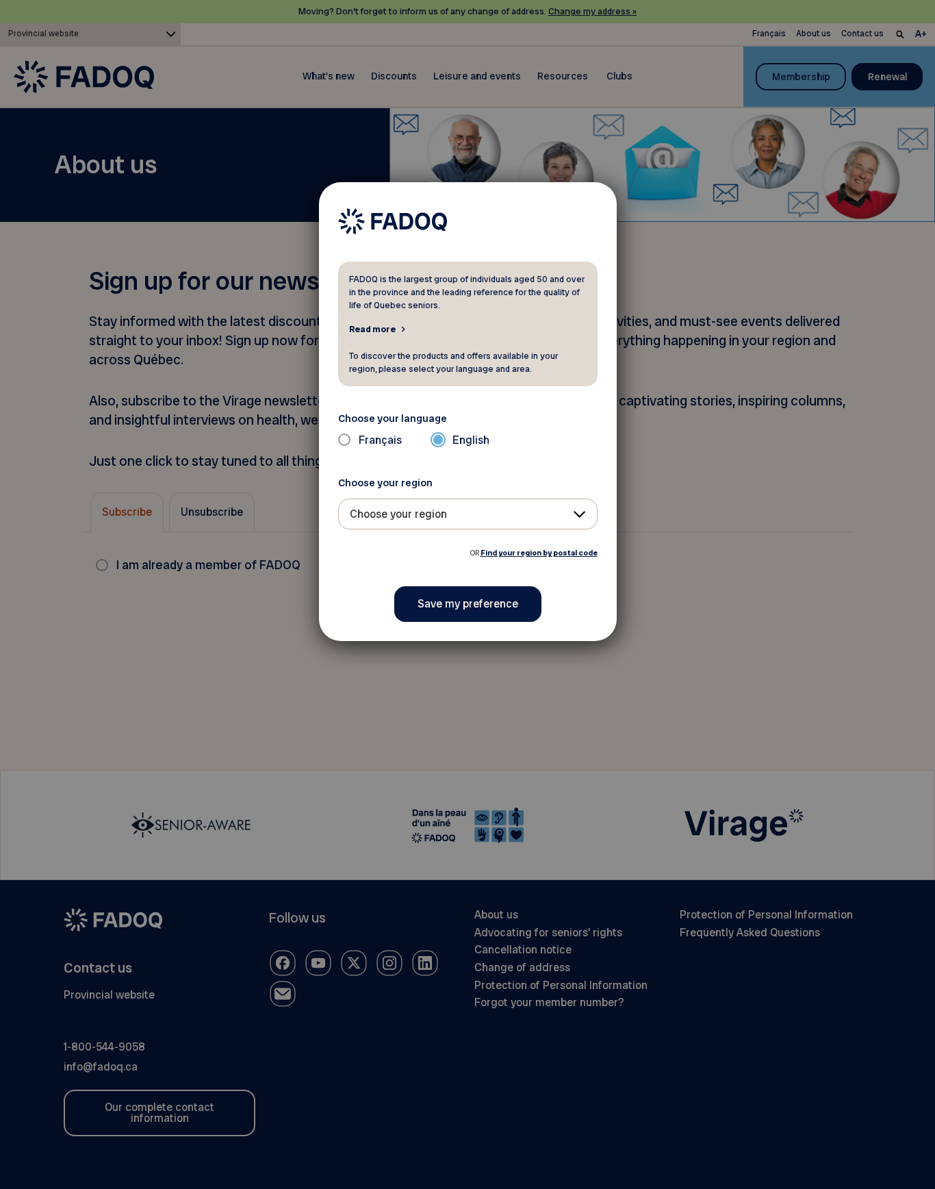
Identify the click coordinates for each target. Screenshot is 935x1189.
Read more (372, 328)
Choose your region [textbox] (398, 514)
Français (380, 440)
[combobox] (468, 514)
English (470, 440)
